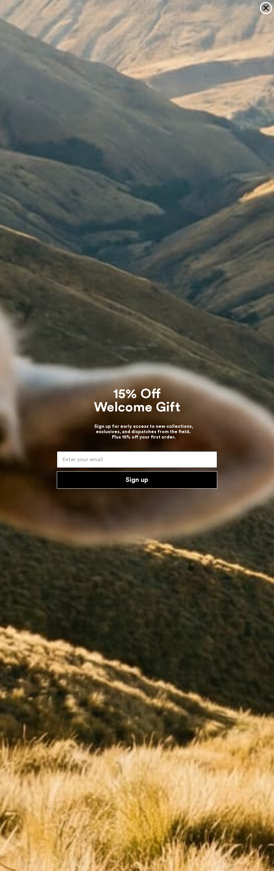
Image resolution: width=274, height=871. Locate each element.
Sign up (137, 480)
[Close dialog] (266, 8)
